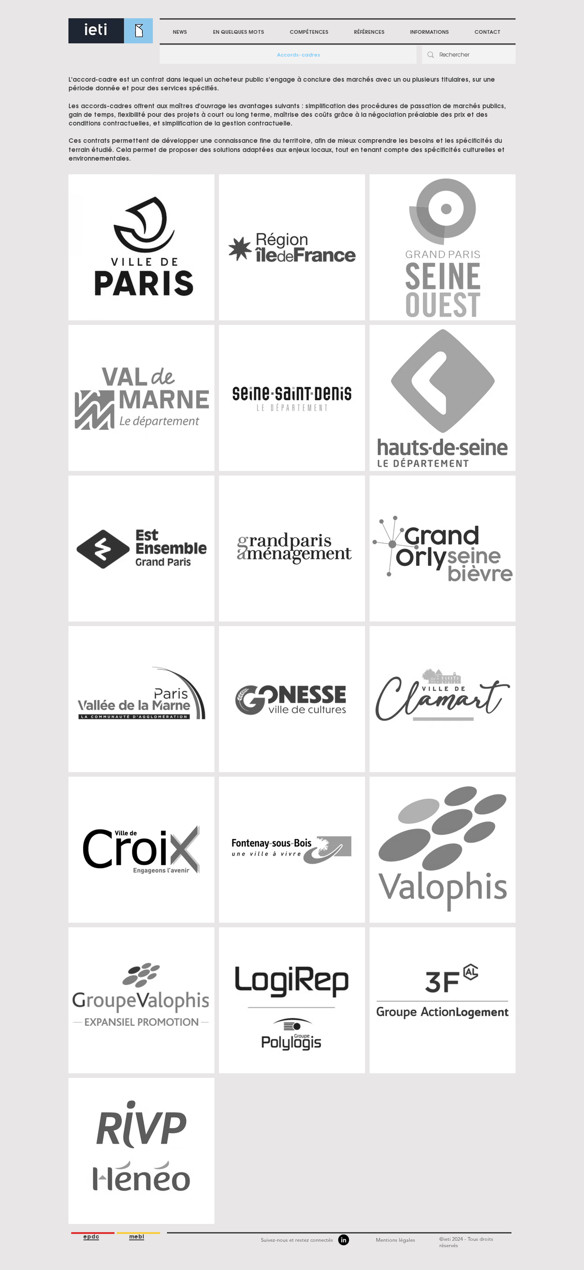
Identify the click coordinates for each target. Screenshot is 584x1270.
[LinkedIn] (343, 1239)
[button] (309, 32)
